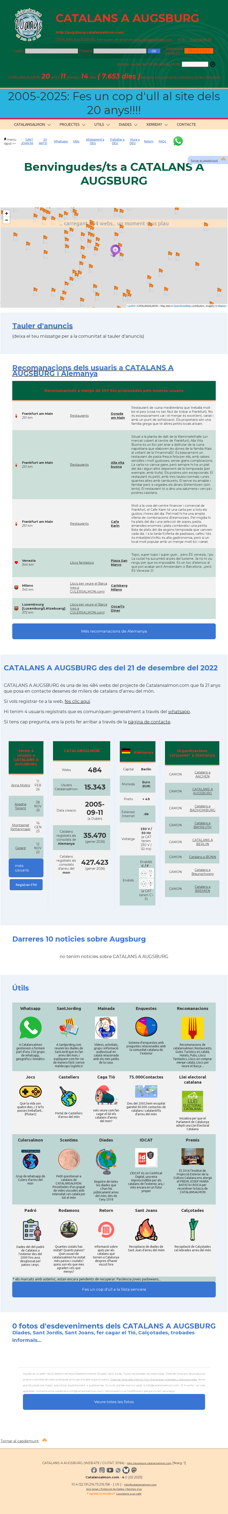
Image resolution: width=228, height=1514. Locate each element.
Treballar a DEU (117, 141)
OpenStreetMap (182, 305)
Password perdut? (174, 51)
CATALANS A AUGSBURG (127, 18)
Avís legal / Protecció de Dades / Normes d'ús (114, 1489)
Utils (76, 141)
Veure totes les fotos (114, 1402)
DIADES (125, 124)
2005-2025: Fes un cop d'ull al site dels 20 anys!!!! (114, 103)
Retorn (148, 141)
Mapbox (222, 305)
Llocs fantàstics (82, 563)
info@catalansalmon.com (140, 1484)
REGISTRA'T (199, 51)
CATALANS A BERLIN (202, 842)
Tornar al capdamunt (204, 160)
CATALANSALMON (29, 124)
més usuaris (22, 867)
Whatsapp (61, 141)
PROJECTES (69, 124)
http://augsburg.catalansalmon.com (149, 1463)
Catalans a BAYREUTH (202, 825)
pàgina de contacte (149, 721)
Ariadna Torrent (20, 806)
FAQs (162, 141)
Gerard (20, 848)
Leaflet (131, 305)
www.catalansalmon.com (153, 40)
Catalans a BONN (202, 857)
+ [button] (6, 213)
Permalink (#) (201, 40)
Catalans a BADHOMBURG (202, 808)
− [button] (6, 220)
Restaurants (79, 416)
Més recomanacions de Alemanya (114, 631)
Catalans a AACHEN (202, 774)
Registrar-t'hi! (26, 885)
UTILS (99, 124)
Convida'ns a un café (128, 1493)
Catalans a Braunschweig (202, 872)
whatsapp (179, 711)
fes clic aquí (77, 701)
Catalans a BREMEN (202, 889)
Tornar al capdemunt (19, 1441)
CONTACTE (186, 124)
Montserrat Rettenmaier (20, 827)
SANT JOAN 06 (27, 141)
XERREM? (154, 124)
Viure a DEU (135, 141)
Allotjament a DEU (95, 141)
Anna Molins (20, 785)
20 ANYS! (43, 141)
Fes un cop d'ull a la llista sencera (114, 1289)
